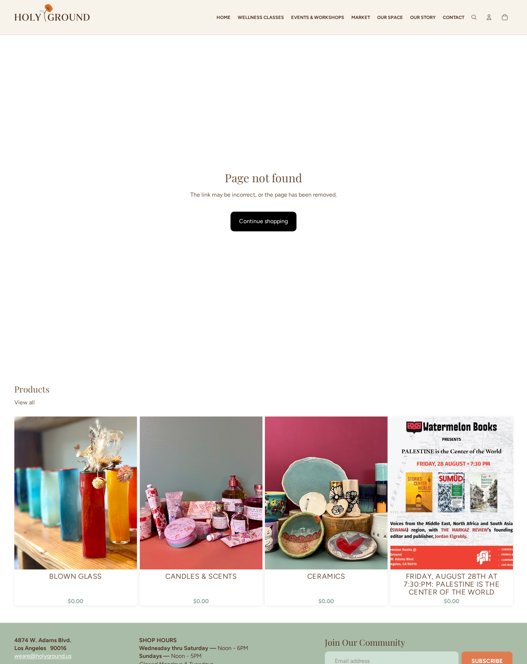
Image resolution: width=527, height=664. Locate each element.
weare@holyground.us (42, 656)
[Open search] (474, 17)
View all (24, 402)
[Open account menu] (489, 17)
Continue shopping (263, 221)
